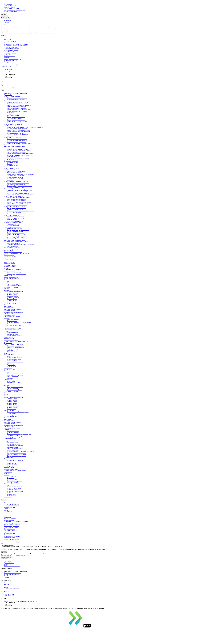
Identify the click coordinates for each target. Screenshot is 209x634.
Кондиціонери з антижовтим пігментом (18, 183)
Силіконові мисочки (13, 324)
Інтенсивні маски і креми (14, 272)
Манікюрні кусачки (9, 315)
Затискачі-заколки (12, 407)
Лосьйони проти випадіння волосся (17, 139)
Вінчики (6, 281)
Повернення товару (9, 585)
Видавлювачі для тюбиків (11, 287)
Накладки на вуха (12, 416)
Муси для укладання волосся (15, 221)
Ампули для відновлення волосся (16, 274)
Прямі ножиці (8, 260)
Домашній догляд (9, 42)
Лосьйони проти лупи (13, 224)
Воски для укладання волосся (15, 216)
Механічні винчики (12, 284)
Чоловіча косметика (9, 56)
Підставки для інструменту (11, 439)
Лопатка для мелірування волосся (13, 312)
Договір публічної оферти (11, 11)
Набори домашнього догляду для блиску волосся (20, 174)
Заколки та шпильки (13, 461)
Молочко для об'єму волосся (15, 209)
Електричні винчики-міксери (15, 282)
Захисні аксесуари (9, 410)
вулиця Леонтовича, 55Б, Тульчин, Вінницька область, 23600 (21, 601)
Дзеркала (6, 288)
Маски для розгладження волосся (16, 200)
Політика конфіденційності (11, 8)
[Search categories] (1, 37)
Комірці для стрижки (10, 304)
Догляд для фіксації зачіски (11, 215)
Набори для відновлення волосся (13, 252)
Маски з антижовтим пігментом (16, 184)
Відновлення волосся (10, 41)
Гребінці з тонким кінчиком (15, 362)
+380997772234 (8, 69)
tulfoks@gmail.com (9, 595)
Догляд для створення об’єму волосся (14, 206)
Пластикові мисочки (13, 432)
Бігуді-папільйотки (12, 376)
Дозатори (6, 290)
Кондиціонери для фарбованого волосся (18, 130)
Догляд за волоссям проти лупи (12, 222)
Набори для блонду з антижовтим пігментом (19, 186)
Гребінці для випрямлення (14, 357)
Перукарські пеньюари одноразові (16, 454)
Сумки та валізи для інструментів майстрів (16, 341)
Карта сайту (7, 584)
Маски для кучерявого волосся (15, 233)
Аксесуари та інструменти (11, 62)
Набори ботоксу (8, 250)
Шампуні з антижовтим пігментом (17, 187)
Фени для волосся (12, 351)
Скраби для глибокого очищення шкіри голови (20, 194)
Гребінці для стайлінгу (13, 360)
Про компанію (8, 4)
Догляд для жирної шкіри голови (13, 96)
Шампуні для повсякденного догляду (17, 149)
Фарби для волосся (12, 246)
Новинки (6, 577)
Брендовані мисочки (13, 319)
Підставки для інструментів (11, 329)
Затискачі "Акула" (12, 294)
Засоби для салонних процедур (12, 59)
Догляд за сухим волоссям (11, 114)
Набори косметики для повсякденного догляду (20, 153)
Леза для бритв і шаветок (14, 382)
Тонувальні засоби (9, 167)
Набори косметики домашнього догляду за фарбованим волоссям (25, 127)
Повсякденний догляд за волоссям (13, 147)
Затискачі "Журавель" (13, 297)
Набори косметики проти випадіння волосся (19, 143)
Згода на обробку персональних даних (14, 10)
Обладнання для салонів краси (12, 328)
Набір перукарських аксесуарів (12, 325)
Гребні (9, 363)
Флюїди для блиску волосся (15, 177)
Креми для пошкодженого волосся (16, 106)
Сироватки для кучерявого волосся (17, 235)
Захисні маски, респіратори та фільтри (17, 412)
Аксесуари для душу (9, 369)
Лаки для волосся (12, 219)
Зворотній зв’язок (9, 583)
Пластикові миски (12, 321)
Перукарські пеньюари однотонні (16, 456)
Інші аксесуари (8, 368)
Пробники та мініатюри (10, 53)
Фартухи (6, 353)
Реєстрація (7, 22)
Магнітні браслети (9, 313)
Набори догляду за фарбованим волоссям (18, 131)
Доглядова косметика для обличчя (13, 145)
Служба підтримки (6, 580)
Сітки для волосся (12, 476)
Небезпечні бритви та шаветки (15, 384)
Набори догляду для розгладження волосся (19, 202)
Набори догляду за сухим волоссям (17, 121)
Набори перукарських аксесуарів (13, 437)
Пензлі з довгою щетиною (14, 335)
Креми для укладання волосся (15, 218)
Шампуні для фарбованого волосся (17, 128)
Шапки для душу (12, 479)
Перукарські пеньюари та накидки (13, 448)
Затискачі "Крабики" (13, 300)
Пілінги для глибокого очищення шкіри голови (20, 193)
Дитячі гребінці (11, 365)
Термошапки (10, 478)
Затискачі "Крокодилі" (13, 293)
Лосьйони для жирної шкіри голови (17, 99)
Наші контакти (8, 511)
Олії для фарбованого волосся (15, 133)
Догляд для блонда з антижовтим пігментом (16, 181)
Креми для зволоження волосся (16, 120)
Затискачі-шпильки (12, 302)
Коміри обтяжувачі (12, 450)
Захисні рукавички (12, 415)
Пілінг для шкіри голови (11, 50)
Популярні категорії (6, 568)
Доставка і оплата (9, 563)
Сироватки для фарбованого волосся (17, 134)
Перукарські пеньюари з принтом (16, 453)
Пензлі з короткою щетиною (15, 445)
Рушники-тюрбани (9, 467)
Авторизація (7, 20)
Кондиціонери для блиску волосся (16, 171)
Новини (6, 268)
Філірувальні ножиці (10, 262)
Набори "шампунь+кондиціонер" (13, 249)
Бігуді (5, 370)
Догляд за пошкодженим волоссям (13, 100)
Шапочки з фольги (12, 482)
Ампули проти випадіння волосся (16, 142)
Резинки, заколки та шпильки (12, 459)
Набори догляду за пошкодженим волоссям (19, 109)
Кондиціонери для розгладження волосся (18, 197)
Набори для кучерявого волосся (16, 234)
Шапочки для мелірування (14, 481)
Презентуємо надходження (11, 505)
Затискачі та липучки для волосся (13, 291)
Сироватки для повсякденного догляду (18, 158)
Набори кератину (9, 255)
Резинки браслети (12, 464)
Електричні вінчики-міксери (15, 387)
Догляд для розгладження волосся (13, 196)
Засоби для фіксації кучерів (14, 228)
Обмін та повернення (10, 5)
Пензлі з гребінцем (12, 334)
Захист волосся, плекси (13, 243)
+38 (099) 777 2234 (6, 66)
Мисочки (6, 318)
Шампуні (6, 57)
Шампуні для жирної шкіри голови (17, 98)
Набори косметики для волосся (12, 47)
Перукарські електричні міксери (16, 348)
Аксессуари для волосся (10, 280)
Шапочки (6, 475)
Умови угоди (7, 564)
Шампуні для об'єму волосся (15, 213)
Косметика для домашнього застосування (15, 45)
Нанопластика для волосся (11, 48)
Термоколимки (8, 343)
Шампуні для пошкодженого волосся (17, 102)
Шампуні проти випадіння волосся (17, 140)
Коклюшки (10, 378)
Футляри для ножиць (10, 263)
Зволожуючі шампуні (13, 115)
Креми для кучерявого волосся (15, 231)
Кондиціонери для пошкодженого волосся (19, 105)
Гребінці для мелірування (14, 359)
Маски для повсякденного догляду (16, 152)
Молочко (9, 164)
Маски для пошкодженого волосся (16, 108)
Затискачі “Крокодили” (13, 406)
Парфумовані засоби (13, 156)
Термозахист (7, 54)
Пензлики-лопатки (12, 447)
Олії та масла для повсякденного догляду (18, 155)
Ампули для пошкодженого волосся (17, 103)
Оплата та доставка (9, 7)
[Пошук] (19, 542)
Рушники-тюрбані (9, 338)
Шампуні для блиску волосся (15, 178)
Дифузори (7, 394)
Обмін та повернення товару (12, 566)
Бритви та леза (8, 379)
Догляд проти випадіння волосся (13, 137)
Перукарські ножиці (9, 51)
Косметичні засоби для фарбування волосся (16, 241)
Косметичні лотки (9, 307)
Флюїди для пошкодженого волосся (17, 111)
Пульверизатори (8, 337)
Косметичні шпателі (9, 310)
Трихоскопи (10, 350)
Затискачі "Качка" (12, 299)
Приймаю (3, 552)
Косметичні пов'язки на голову (12, 309)
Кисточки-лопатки (12, 332)
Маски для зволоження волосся (16, 117)
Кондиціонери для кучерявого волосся (18, 230)
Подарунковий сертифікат (11, 588)
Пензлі (6, 331)
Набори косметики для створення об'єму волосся (20, 211)
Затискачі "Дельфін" (12, 296)
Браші (8, 356)
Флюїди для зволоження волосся (16, 123)
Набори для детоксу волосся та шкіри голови (19, 191)
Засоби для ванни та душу (11, 60)
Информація (4, 558)
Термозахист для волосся (11, 161)
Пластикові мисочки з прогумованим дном (19, 322)
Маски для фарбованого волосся (16, 125)
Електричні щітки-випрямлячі (15, 347)
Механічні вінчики (12, 388)
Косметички (7, 306)
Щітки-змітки (8, 497)
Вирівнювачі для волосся (14, 346)
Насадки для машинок (10, 326)
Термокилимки (8, 472)
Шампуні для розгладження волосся (17, 205)
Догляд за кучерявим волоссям (12, 227)
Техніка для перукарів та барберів (13, 344)
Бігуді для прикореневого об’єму (16, 373)
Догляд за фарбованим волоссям (13, 124)
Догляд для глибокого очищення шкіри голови (17, 189)
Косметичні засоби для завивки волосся (15, 146)
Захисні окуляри (11, 413)
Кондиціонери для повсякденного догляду (19, 150)
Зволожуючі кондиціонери (14, 118)
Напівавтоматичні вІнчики (14, 285)
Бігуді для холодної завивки (15, 375)
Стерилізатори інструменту (11, 340)
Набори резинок (11, 463)
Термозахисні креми (12, 162)
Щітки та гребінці (9, 354)
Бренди (6, 508)
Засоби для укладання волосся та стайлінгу (16, 44)
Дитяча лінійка (8, 95)
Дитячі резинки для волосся (15, 460)
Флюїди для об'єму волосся (14, 212)
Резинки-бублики (12, 466)
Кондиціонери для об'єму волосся (16, 208)
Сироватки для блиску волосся (15, 175)
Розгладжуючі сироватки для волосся (17, 203)
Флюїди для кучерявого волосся (16, 237)
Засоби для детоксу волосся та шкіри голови (19, 190)
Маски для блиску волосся (14, 172)
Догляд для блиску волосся (11, 168)
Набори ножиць (8, 259)
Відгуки (6, 510)
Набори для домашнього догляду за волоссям (16, 253)
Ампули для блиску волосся (15, 169)
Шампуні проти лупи (13, 225)
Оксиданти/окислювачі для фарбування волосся (20, 244)
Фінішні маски (8, 275)
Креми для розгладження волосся (16, 199)
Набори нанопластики (10, 256)
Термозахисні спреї (12, 165)
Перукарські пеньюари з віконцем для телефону (20, 451)
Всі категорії (7, 40)
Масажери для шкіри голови (12, 316)
